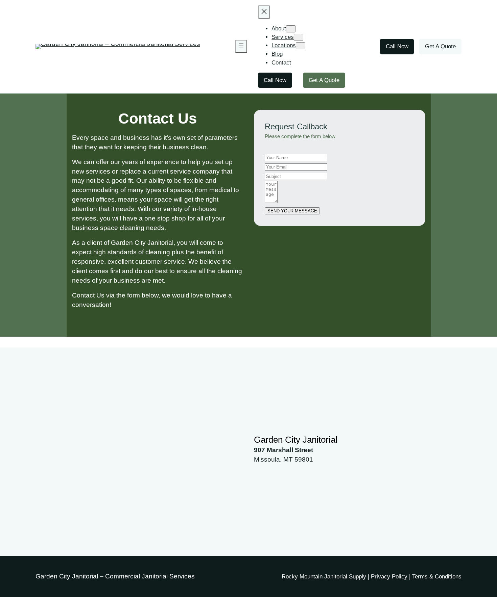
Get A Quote (324, 80)
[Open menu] (241, 46)
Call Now (275, 80)
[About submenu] (290, 28)
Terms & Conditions (437, 576)
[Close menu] (264, 12)
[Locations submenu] (300, 45)
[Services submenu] (298, 37)
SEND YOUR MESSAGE (292, 210)
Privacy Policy (389, 576)
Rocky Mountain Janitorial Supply (324, 576)
